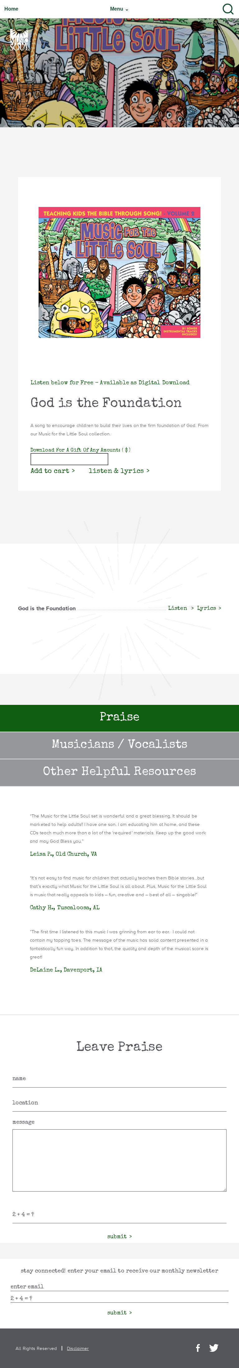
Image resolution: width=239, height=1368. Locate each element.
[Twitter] (213, 1348)
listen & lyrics (116, 471)
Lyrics (206, 608)
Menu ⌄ (119, 9)
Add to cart (49, 471)
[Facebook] (197, 1348)
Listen (178, 608)
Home (11, 9)
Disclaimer (78, 1348)
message (23, 1122)
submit (117, 1237)
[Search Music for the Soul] (228, 9)
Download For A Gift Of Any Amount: (80, 450)
